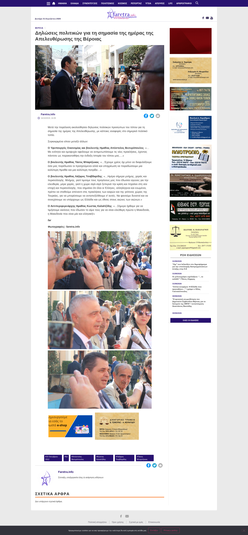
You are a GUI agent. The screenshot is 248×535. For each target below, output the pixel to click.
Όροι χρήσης (118, 522)
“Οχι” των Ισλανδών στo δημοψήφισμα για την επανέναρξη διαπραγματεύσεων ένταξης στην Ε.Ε (189, 266)
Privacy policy (170, 530)
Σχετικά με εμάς (136, 522)
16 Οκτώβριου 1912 (51, 458)
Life (170, 3)
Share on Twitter (152, 116)
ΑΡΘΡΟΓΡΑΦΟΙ (184, 3)
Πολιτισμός (107, 3)
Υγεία (148, 3)
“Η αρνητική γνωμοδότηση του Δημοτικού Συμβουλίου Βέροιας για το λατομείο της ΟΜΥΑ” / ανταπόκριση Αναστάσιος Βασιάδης (189, 303)
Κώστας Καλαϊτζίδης (101, 458)
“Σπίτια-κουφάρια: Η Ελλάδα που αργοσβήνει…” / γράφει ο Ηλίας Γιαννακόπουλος (187, 289)
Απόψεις (159, 3)
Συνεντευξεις (90, 3)
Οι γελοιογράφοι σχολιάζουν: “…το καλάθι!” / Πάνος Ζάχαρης (187, 278)
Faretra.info (48, 114)
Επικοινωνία (154, 522)
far (67, 457)
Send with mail (158, 116)
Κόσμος (122, 3)
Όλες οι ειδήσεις (191, 320)
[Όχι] (244, 530)
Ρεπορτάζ (136, 3)
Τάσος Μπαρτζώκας (142, 458)
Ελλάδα (75, 3)
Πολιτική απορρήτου (97, 522)
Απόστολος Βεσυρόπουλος (77, 458)
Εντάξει (154, 530)
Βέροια (39, 28)
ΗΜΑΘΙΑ (62, 3)
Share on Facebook (146, 116)
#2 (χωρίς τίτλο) (54, 3)
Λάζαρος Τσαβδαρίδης (121, 458)
